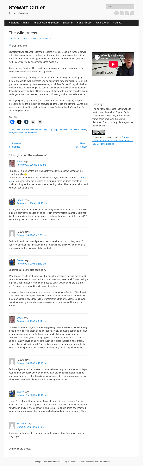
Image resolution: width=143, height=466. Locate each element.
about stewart (102, 23)
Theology (43, 130)
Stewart (33, 38)
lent (16, 132)
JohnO (20, 161)
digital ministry (84, 23)
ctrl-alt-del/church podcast (46, 23)
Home (26, 23)
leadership (14, 23)
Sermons (34, 130)
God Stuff (63, 130)
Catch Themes (103, 462)
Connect (117, 23)
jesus (11, 132)
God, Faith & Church (20, 130)
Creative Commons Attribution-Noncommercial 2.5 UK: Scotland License (112, 140)
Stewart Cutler (27, 7)
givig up (54, 130)
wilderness (32, 132)
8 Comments (46, 38)
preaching (68, 23)
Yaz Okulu (22, 423)
